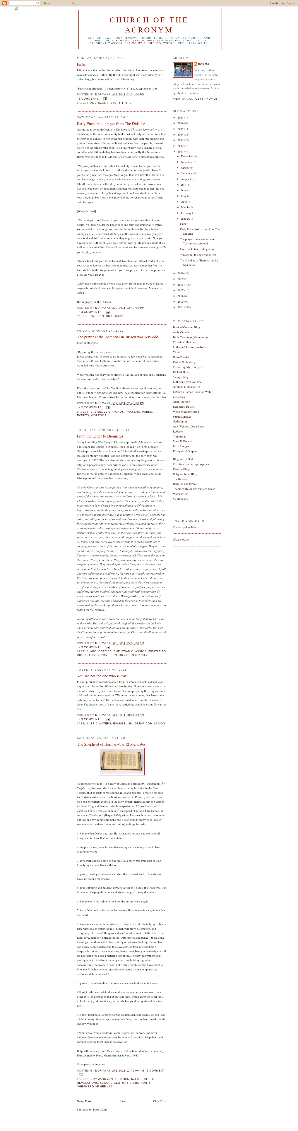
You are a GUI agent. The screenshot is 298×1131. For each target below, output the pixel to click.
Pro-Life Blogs (181, 469)
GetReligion (180, 421)
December (187, 156)
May (184, 196)
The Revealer (181, 479)
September (187, 173)
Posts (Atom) (100, 1109)
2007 (181, 290)
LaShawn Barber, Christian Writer (192, 392)
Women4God (180, 494)
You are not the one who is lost (101, 675)
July (184, 185)
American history (105, 102)
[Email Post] (104, 98)
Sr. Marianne (180, 499)
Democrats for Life (184, 407)
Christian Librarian (184, 342)
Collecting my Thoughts (138, 43)
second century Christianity (122, 655)
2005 (181, 302)
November (187, 162)
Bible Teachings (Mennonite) (190, 337)
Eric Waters (101, 723)
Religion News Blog (185, 474)
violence (98, 415)
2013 (181, 140)
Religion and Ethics (185, 484)
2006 (181, 296)
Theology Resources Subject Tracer (194, 489)
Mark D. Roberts (182, 441)
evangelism (123, 723)
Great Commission (150, 723)
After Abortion (181, 402)
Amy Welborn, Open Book (188, 426)
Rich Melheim (181, 372)
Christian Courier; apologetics (191, 464)
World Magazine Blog (186, 412)
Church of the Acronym (149, 25)
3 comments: (90, 98)
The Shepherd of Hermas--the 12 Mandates (111, 744)
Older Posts (159, 1101)
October (186, 168)
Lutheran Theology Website (189, 347)
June (184, 190)
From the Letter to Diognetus (100, 436)
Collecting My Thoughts (187, 367)
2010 (181, 273)
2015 (181, 129)
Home (122, 1101)
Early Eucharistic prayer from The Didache (111, 123)
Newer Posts (84, 1101)
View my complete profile (195, 98)
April (184, 201)
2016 (181, 123)
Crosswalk (179, 397)
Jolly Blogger (181, 446)
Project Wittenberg (184, 362)
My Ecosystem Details (186, 527)
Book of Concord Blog (186, 327)
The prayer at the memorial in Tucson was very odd (117, 336)
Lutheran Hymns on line (187, 382)
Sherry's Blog (181, 377)
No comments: (91, 312)
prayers (133, 411)
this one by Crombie (94, 820)
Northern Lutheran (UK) (187, 387)
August (185, 179)
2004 (181, 307)
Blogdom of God (183, 459)
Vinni (176, 352)
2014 (181, 134)
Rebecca (178, 431)
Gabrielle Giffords (107, 411)
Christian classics (130, 651)
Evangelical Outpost (185, 451)
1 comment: (156, 1070)
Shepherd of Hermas (95, 1086)
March (185, 207)
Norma (203, 64)
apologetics (101, 651)
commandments (104, 1078)
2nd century (101, 316)
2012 (181, 146)
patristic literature (136, 1078)
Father (82, 64)
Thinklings (179, 436)
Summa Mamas (182, 417)
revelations (87, 1082)
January (186, 218)
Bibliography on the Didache (94, 302)
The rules (192, 93)
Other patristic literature (91, 1064)
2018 (181, 117)
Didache (121, 316)
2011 (181, 151)
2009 (181, 279)
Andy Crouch (181, 332)
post (95, 343)
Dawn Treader (181, 357)
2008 (181, 285)
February (186, 213)
